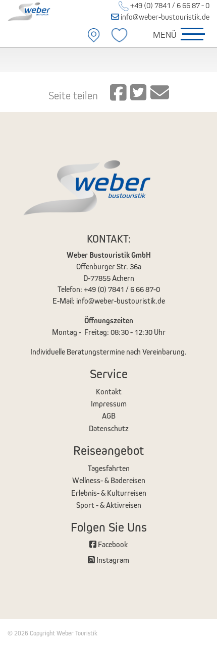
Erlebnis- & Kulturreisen (108, 493)
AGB (109, 416)
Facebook (112, 544)
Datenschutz (109, 428)
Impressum (109, 403)
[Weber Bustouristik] (36, 11)
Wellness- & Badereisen (108, 480)
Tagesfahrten (109, 468)
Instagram (112, 560)
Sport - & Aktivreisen (108, 505)
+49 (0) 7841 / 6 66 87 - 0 (169, 5)
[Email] (159, 93)
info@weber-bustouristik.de (164, 17)
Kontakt (109, 391)
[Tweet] (138, 93)
